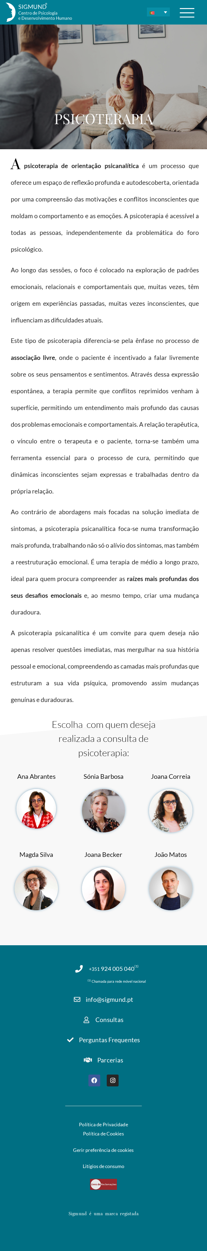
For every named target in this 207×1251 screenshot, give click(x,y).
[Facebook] (94, 1080)
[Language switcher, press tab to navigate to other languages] (158, 12)
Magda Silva (36, 854)
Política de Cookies (103, 1134)
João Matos (170, 854)
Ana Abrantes (36, 776)
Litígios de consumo (103, 1166)
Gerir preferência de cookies (103, 1150)
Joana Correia (170, 776)
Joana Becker (103, 854)
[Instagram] (113, 1080)
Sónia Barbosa (103, 776)
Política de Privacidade (103, 1124)
